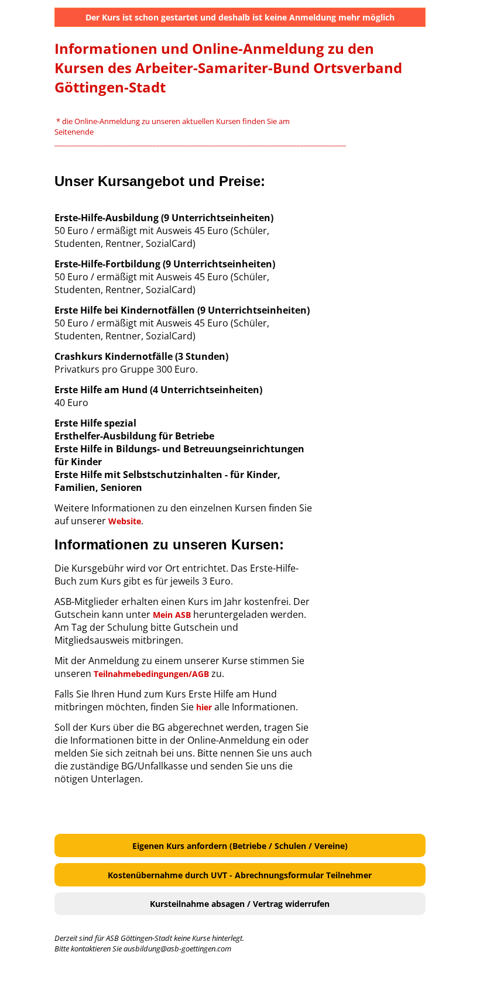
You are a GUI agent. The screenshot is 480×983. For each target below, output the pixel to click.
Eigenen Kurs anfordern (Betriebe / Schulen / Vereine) (240, 845)
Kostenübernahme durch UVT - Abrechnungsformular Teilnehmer (240, 875)
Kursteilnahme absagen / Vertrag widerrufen (240, 903)
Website (124, 521)
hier (204, 707)
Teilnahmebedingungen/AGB (151, 673)
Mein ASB (172, 614)
